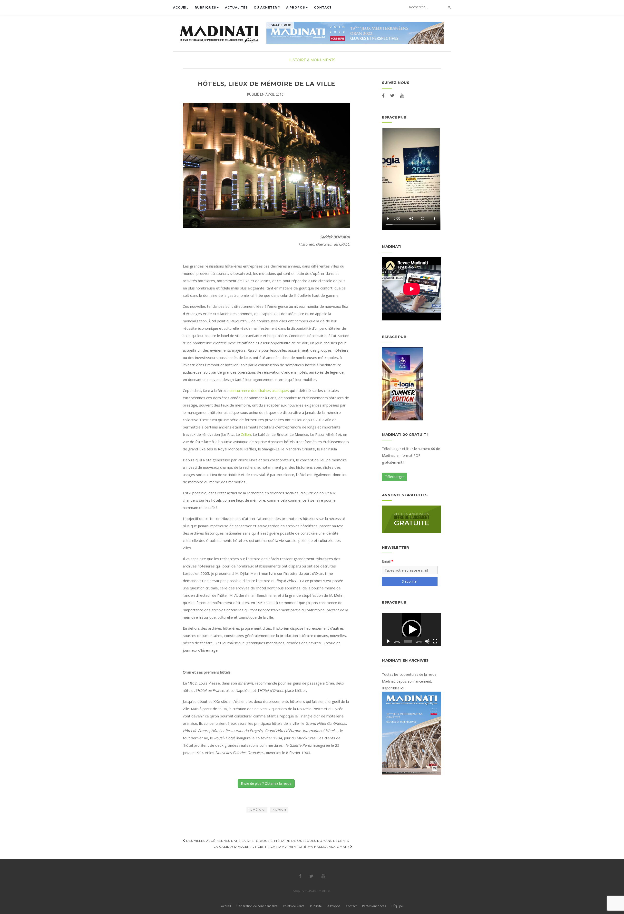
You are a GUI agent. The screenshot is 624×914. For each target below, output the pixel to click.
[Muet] (427, 641)
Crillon (245, 434)
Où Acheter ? (267, 7)
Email (386, 561)
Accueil (181, 7)
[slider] (407, 641)
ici (402, 688)
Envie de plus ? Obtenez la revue (266, 783)
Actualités (236, 7)
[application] (411, 629)
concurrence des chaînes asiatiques (259, 390)
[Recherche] (449, 7)
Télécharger (394, 476)
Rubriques (206, 7)
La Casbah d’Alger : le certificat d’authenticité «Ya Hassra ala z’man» (282, 846)
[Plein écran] (435, 641)
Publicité (316, 906)
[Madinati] (222, 34)
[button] (411, 629)
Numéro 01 (256, 809)
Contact (323, 7)
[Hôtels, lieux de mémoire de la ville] (266, 165)
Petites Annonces (374, 906)
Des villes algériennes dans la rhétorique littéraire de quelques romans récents (267, 841)
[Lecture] (388, 641)
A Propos (296, 7)
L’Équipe (397, 906)
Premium (279, 809)
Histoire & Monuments (312, 60)
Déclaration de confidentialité (256, 906)
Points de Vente (293, 906)
